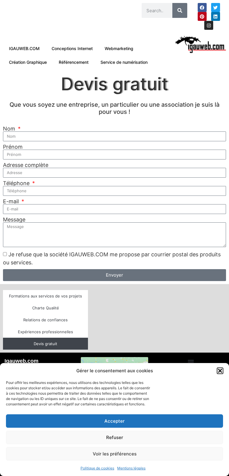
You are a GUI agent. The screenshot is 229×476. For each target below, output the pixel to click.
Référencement (74, 62)
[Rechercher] (179, 10)
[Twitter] (215, 7)
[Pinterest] (202, 16)
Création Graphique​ (28, 62)
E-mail (11, 201)
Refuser (114, 437)
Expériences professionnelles (45, 331)
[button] (220, 371)
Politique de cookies (97, 468)
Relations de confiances (45, 319)
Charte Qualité (45, 308)
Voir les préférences (115, 454)
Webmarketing (119, 48)
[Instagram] (208, 25)
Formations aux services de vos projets (45, 296)
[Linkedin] (215, 16)
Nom (10, 128)
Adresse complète (25, 165)
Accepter (114, 421)
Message (14, 219)
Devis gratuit (45, 343)
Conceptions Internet (72, 48)
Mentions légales (131, 468)
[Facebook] (202, 7)
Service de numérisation (124, 62)
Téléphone (17, 183)
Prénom (13, 147)
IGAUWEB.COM (24, 48)
